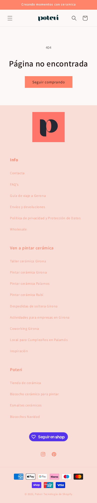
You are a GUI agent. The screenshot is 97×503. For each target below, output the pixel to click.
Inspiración (19, 351)
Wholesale (18, 229)
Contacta (17, 173)
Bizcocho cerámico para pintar (34, 394)
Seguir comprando (48, 82)
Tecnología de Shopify (58, 494)
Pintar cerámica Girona (28, 272)
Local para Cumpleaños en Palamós (39, 339)
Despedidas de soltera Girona (34, 306)
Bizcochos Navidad (25, 416)
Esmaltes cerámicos (26, 405)
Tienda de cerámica (25, 383)
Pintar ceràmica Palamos (30, 283)
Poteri (39, 494)
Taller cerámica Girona (28, 261)
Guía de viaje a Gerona (28, 195)
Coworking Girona (24, 328)
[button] (9, 18)
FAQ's (14, 184)
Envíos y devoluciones (27, 207)
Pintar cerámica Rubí (26, 294)
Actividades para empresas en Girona (40, 317)
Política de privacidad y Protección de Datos (45, 218)
